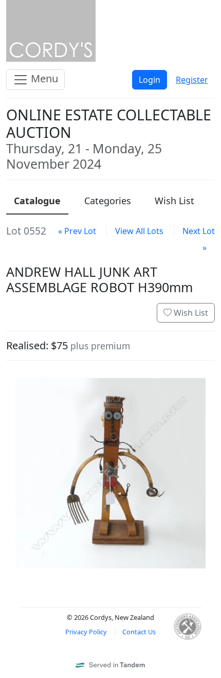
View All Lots (139, 231)
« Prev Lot (77, 231)
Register (192, 79)
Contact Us (139, 631)
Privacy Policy (86, 631)
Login (149, 79)
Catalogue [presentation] (37, 200)
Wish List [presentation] (174, 200)
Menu (43, 78)
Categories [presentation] (107, 200)
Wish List (190, 312)
